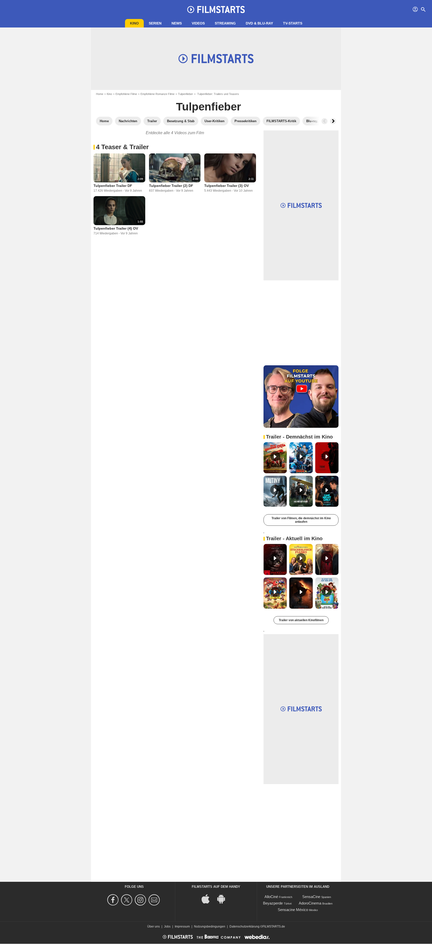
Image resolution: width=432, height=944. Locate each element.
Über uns (153, 926)
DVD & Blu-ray (259, 23)
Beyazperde (273, 903)
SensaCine (311, 897)
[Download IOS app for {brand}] (208, 898)
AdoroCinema (310, 903)
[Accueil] (216, 9)
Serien (155, 23)
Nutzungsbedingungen (209, 926)
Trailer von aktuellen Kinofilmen (301, 620)
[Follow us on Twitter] (127, 900)
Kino (134, 23)
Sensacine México (293, 910)
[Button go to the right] (333, 121)
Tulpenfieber (185, 93)
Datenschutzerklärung (245, 926)
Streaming (225, 23)
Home (99, 93)
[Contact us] (154, 900)
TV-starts (292, 23)
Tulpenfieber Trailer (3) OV (226, 186)
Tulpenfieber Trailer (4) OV (116, 228)
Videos (198, 23)
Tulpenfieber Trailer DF (113, 186)
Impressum (182, 926)
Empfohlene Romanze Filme (157, 93)
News (177, 23)
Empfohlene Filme (126, 93)
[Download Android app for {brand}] (223, 898)
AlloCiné (271, 897)
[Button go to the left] (325, 121)
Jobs (167, 926)
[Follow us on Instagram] (141, 900)
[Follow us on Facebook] (113, 900)
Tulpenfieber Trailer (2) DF (171, 186)
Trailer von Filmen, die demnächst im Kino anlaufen (301, 519)
